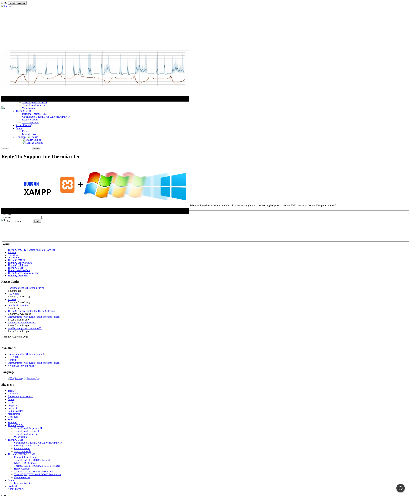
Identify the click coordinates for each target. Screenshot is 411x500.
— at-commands (22, 451)
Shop (10, 419)
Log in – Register (23, 483)
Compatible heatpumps (25, 457)
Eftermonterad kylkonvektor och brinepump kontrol (34, 316)
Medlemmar (14, 413)
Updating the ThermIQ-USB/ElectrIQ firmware (38, 442)
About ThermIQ (16, 488)
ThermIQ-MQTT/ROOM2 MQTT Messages (37, 465)
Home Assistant (22, 468)
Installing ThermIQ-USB (26, 445)
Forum (11, 399)
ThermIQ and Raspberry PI (28, 428)
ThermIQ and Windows (26, 434)
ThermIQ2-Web (16, 425)
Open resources (22, 477)
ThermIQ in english (18, 275)
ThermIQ (12, 422)
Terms (11, 390)
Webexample (20, 437)
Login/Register (15, 411)
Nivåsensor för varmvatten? (22, 322)
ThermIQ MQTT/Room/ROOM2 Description (37, 474)
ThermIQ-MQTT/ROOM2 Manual (32, 460)
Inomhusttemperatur (18, 305)
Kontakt (12, 299)
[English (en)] (15, 378)
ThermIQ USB (15, 439)
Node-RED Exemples (25, 463)
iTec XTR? (13, 293)
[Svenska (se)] (31, 378)
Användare (13, 393)
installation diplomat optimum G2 (25, 328)
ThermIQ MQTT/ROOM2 (21, 454)
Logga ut (12, 408)
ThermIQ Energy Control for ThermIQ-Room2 (32, 311)
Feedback (12, 486)
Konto (11, 402)
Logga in (12, 405)
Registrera (13, 416)
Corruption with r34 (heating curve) (26, 287)
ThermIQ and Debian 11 (26, 431)
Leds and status (22, 448)
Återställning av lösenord (20, 396)
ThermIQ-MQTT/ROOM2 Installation (33, 471)
